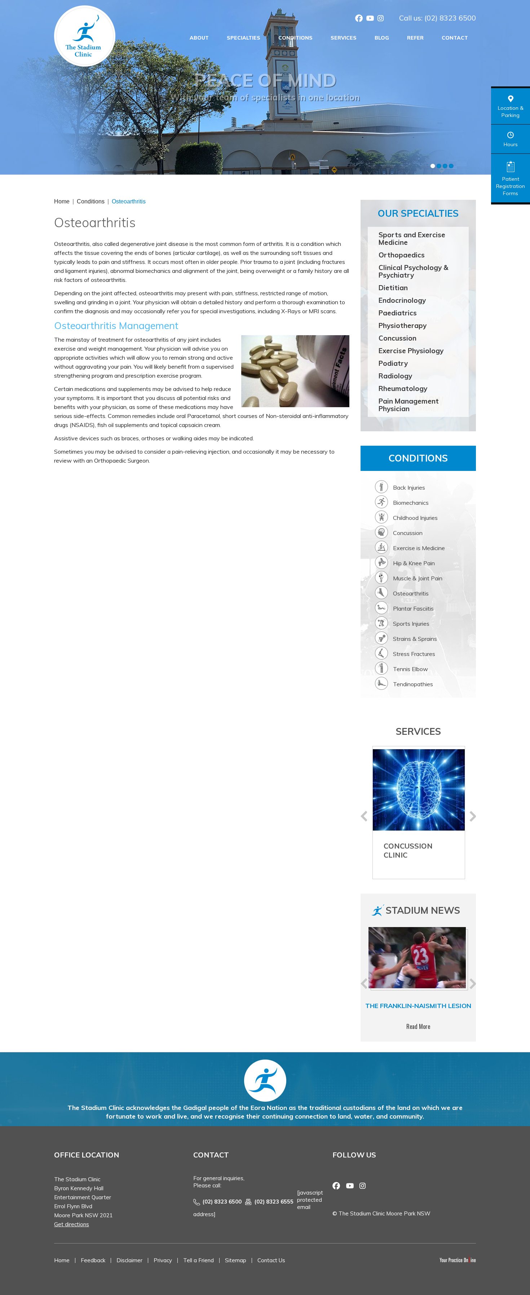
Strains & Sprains (415, 638)
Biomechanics (411, 502)
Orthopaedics (402, 255)
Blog (382, 38)
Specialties (243, 38)
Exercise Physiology (411, 350)
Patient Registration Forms (510, 186)
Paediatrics (398, 313)
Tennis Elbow (410, 669)
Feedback (93, 1260)
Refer (415, 38)
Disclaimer (129, 1260)
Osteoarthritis (411, 593)
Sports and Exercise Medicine (412, 238)
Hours (511, 144)
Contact (455, 38)
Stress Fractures (414, 653)
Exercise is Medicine (419, 548)
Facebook (359, 18)
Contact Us (271, 1260)
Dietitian (393, 287)
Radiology (395, 376)
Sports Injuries (411, 623)
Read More (418, 1026)
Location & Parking (511, 111)
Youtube (370, 18)
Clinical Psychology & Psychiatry (413, 271)
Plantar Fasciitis (413, 608)
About (199, 38)
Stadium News (423, 910)
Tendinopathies (413, 684)
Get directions (71, 1224)
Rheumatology (403, 388)
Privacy (163, 1260)
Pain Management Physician (409, 405)
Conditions (295, 38)
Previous (364, 816)
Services (344, 38)
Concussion (397, 338)
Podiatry (393, 363)
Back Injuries (409, 487)
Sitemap (235, 1260)
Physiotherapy (403, 325)
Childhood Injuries (415, 517)
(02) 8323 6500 (450, 17)
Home (62, 201)
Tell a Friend (198, 1260)
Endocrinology (402, 300)
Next (472, 816)
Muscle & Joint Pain (417, 578)
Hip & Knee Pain (414, 563)
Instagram (381, 18)
